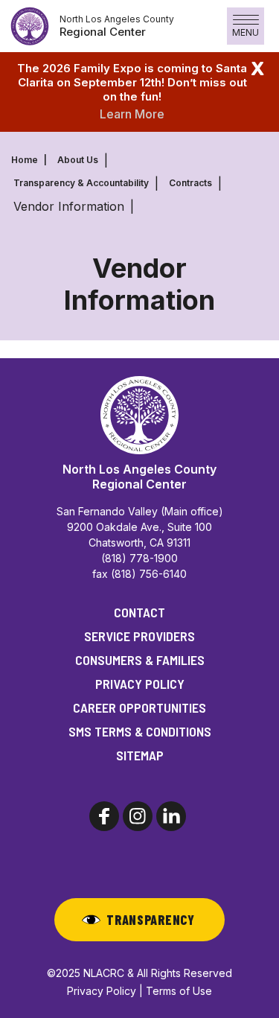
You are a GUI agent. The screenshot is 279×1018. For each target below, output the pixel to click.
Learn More (132, 113)
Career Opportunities (139, 707)
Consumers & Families (140, 660)
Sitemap (140, 755)
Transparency (150, 920)
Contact (139, 612)
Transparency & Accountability (81, 182)
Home (24, 159)
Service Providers (139, 636)
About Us (77, 159)
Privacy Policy (140, 683)
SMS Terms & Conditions (139, 731)
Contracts (190, 182)
